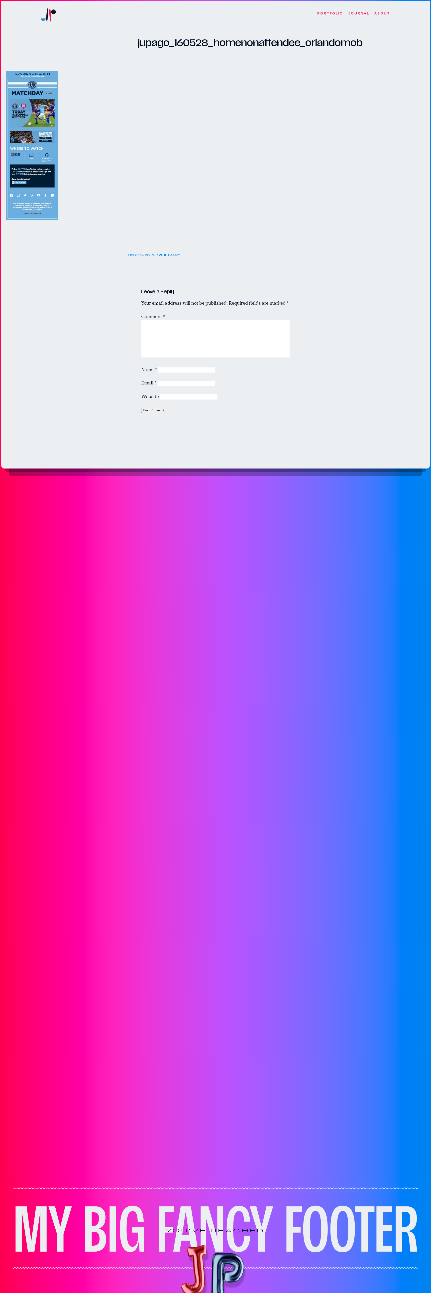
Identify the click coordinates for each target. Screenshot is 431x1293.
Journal (358, 13)
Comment (153, 316)
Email (148, 383)
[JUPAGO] (48, 13)
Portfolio (330, 13)
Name (149, 369)
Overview (154, 255)
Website (150, 396)
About (382, 13)
